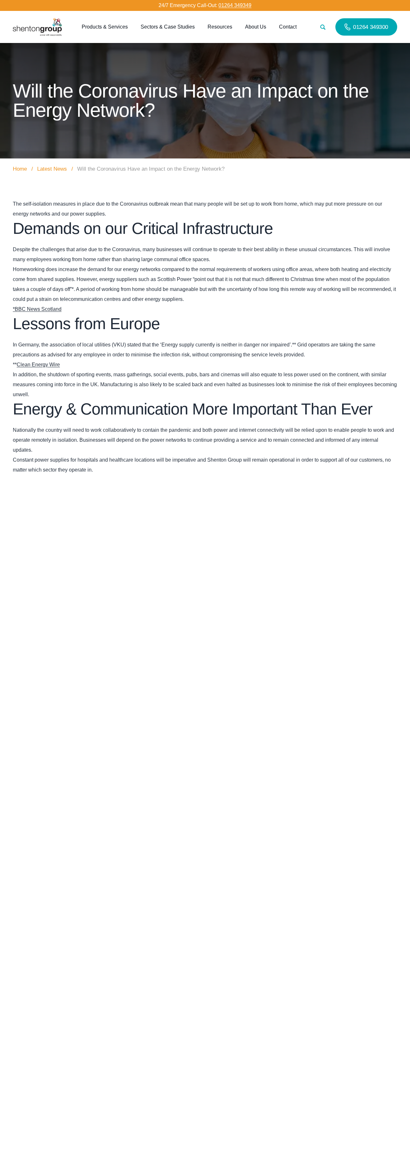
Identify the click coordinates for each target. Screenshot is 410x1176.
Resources (220, 27)
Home (20, 169)
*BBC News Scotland (37, 309)
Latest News (52, 169)
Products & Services (105, 27)
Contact (288, 27)
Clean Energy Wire (38, 364)
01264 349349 (234, 5)
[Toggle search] (322, 27)
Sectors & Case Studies (168, 27)
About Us (255, 27)
